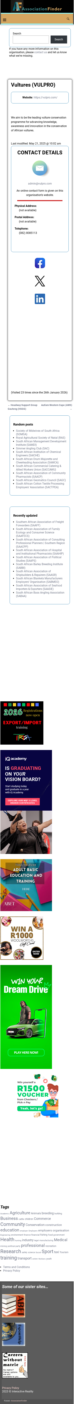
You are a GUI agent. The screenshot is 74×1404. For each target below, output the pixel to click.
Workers (42, 1259)
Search (17, 33)
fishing (43, 1234)
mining (3, 1246)
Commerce (42, 1219)
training (8, 1258)
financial (35, 1235)
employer (24, 1231)
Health (7, 1239)
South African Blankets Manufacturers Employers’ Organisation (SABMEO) (39, 580)
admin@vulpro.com (40, 183)
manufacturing (46, 1240)
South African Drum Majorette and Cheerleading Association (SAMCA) (37, 460)
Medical (60, 1240)
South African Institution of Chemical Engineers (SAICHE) (38, 453)
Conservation (35, 1225)
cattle (21, 1219)
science (31, 1252)
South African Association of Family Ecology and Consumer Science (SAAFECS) (38, 532)
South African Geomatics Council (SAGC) (41, 480)
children (29, 1219)
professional (33, 1245)
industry (28, 1240)
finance (27, 1235)
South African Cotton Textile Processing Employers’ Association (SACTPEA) (40, 485)
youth (49, 1258)
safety (24, 1252)
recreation (50, 1246)
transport (25, 1258)
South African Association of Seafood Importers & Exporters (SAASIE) (39, 587)
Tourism (64, 1252)
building (58, 1213)
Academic (4, 1214)
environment (17, 1235)
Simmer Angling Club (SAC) (32, 448)
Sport (47, 1251)
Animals (36, 1213)
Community (12, 1224)
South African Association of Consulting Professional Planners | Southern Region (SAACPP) (40, 543)
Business (9, 1218)
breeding (48, 1213)
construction (53, 1225)
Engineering (5, 1235)
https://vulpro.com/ (45, 97)
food (50, 1235)
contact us (40, 52)
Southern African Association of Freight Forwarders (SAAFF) (40, 523)
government (59, 1235)
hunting (18, 1240)
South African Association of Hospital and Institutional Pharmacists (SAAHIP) (40, 552)
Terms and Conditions (16, 1267)
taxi (56, 1252)
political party (14, 1246)
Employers (33, 1231)
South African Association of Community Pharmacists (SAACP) (41, 474)
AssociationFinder (19, 1401)
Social (38, 1252)
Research (10, 1251)
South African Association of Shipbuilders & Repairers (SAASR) (36, 573)
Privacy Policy (11, 1270)
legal (36, 1240)
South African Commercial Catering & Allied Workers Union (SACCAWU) (38, 467)
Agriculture (20, 1212)
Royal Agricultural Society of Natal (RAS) (40, 437)
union (35, 1259)
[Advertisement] (37, 344)
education (9, 1229)
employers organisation (53, 1230)
